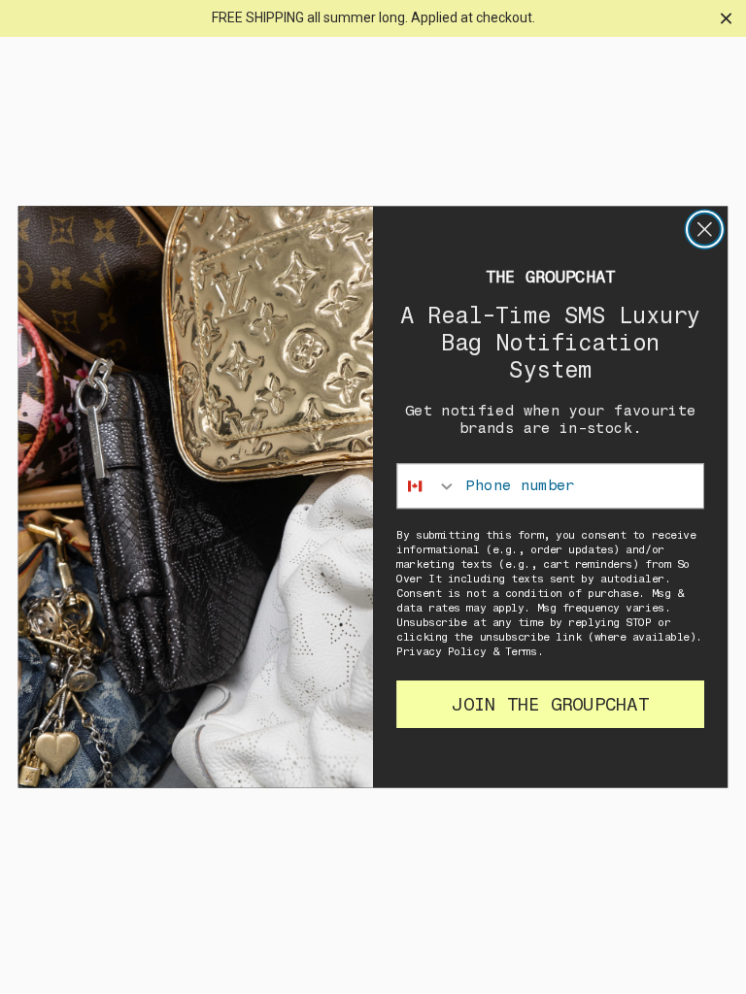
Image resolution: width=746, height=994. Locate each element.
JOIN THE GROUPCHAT (550, 703)
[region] (373, 18)
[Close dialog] (705, 230)
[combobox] (427, 486)
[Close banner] (726, 18)
